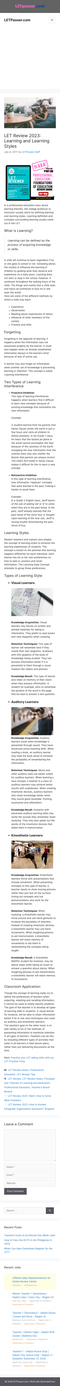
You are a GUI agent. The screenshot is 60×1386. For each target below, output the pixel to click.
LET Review (14, 1078)
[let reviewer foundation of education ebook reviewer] (30, 201)
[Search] (50, 1210)
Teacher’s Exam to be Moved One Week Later (29, 1235)
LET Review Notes (32, 1078)
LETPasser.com (17, 20)
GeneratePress (47, 1381)
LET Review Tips (26, 1074)
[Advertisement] (30, 58)
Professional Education (17, 1087)
